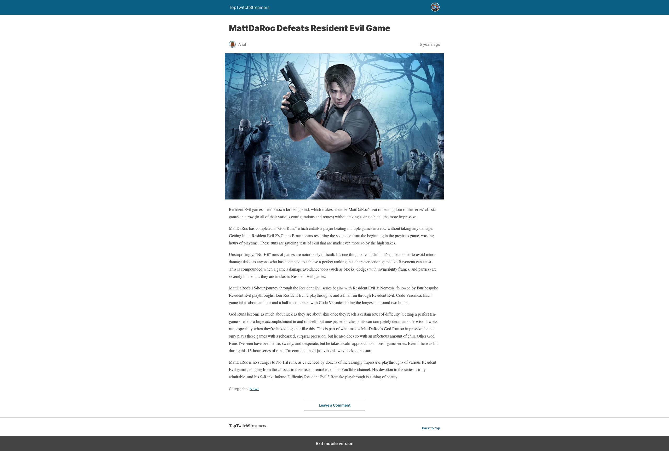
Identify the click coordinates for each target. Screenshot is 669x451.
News (254, 388)
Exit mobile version (335, 443)
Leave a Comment (334, 405)
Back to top (431, 428)
